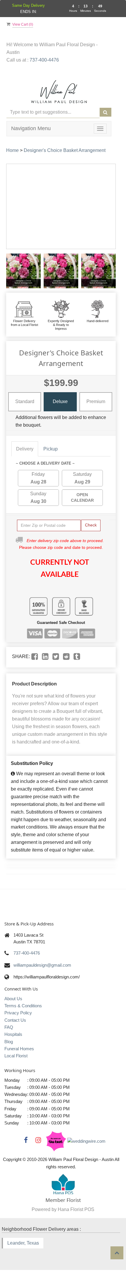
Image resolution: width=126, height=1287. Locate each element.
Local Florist (16, 1055)
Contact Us (15, 1020)
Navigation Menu (31, 128)
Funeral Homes (19, 1048)
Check (91, 525)
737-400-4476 (44, 59)
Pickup (50, 448)
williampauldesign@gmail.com (42, 965)
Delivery (24, 448)
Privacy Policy (18, 1012)
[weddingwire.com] (86, 1140)
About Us (13, 998)
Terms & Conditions (23, 1005)
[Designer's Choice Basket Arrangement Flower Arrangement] (23, 271)
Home (12, 150)
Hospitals (13, 1034)
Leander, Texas (23, 1242)
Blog (8, 1041)
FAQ (8, 1027)
